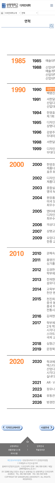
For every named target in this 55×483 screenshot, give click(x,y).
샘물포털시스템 (14, 449)
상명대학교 (14, 446)
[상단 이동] (27, 440)
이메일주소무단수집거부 (28, 463)
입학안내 (40, 446)
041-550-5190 (41, 466)
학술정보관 (40, 449)
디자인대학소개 (11, 13)
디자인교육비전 (13, 427)
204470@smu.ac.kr (27, 468)
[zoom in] (52, 24)
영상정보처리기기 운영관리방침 (35, 460)
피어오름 (14, 453)
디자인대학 (25, 5)
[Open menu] (51, 5)
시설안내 (45, 427)
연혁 (23, 13)
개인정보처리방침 (14, 460)
